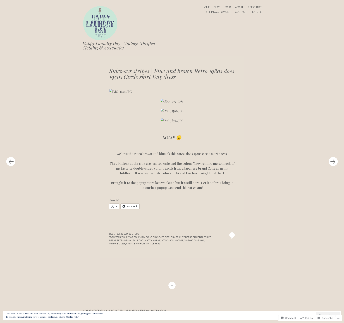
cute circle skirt (168, 237)
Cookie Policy (72, 316)
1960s (124, 237)
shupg (135, 233)
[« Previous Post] (11, 161)
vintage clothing (194, 240)
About (239, 7)
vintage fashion (135, 243)
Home (206, 7)
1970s (130, 237)
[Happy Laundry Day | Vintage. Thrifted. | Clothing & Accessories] (101, 23)
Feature (256, 11)
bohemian (139, 237)
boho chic (152, 237)
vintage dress (117, 243)
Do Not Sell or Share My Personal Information (138, 310)
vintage (179, 240)
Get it (205, 183)
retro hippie (154, 240)
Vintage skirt (153, 243)
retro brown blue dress (131, 240)
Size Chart (255, 7)
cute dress (185, 237)
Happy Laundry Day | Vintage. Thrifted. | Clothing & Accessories (120, 46)
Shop (217, 7)
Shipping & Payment (218, 11)
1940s (111, 237)
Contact (241, 11)
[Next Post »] (333, 161)
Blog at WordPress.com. (96, 310)
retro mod (167, 240)
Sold (228, 7)
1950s (118, 237)
